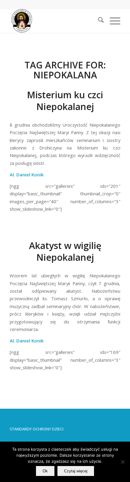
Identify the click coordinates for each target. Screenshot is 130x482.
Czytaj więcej (75, 471)
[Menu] (112, 21)
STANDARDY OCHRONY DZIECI (36, 429)
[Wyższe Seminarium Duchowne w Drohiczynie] (54, 21)
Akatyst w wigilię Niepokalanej (65, 251)
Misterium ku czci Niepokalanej (65, 101)
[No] (122, 462)
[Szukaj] (98, 21)
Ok (45, 471)
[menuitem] (98, 21)
